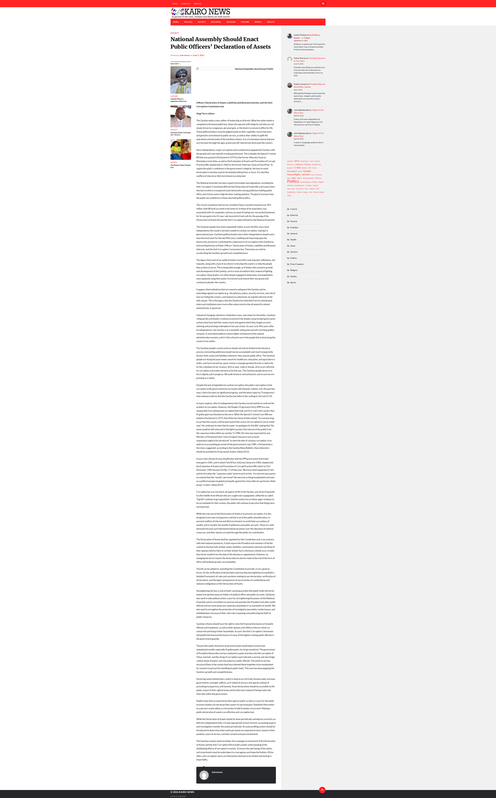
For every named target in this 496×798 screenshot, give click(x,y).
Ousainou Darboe (308, 178)
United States (291, 192)
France (314, 168)
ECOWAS (297, 168)
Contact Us (185, 3)
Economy (290, 168)
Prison (315, 182)
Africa (297, 161)
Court (311, 161)
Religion (231, 22)
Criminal (317, 161)
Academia (290, 161)
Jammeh (305, 174)
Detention (299, 164)
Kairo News (186, 792)
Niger (294, 178)
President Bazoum (306, 182)
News (176, 22)
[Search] (323, 3)
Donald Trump (316, 164)
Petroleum (318, 178)
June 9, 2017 (198, 55)
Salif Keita (290, 185)
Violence (299, 192)
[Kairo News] (248, 12)
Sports (258, 22)
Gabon (300, 171)
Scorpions (309, 185)
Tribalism (312, 189)
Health (270, 22)
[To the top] (322, 790)
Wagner (305, 192)
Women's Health (318, 192)
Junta (313, 175)
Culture (245, 22)
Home (174, 3)
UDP (317, 189)
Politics (188, 22)
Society (202, 22)
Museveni (319, 175)
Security (315, 185)
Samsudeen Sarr (300, 185)
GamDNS (182, 796)
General (293, 233)
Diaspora (307, 164)
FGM (309, 168)
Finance (293, 221)
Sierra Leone (291, 189)
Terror (306, 189)
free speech (292, 171)
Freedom (294, 227)
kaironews (185, 55)
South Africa (300, 189)
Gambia (307, 171)
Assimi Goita (305, 161)
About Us (198, 3)
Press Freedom (297, 264)
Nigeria (299, 178)
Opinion (294, 252)
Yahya (289, 195)
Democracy (290, 164)
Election (304, 168)
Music (289, 178)
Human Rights (293, 174)
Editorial (216, 22)
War (310, 192)
